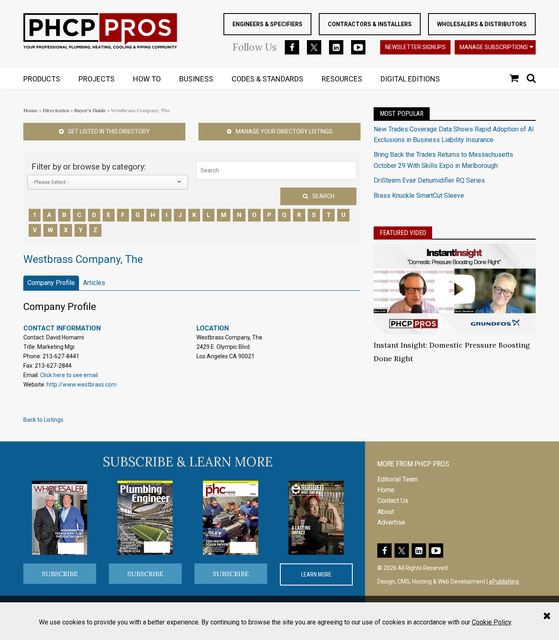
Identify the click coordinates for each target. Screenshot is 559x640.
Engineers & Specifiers (267, 24)
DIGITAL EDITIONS (410, 79)
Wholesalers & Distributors (482, 24)
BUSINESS (196, 79)
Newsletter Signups (415, 47)
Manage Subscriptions (494, 47)
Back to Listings (43, 419)
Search (323, 196)
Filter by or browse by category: (89, 167)
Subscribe (60, 574)
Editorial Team (397, 479)
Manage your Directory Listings (284, 131)
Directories (56, 110)
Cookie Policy (491, 622)
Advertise (391, 522)
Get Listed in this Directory (109, 131)
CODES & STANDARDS (267, 79)
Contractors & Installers (370, 24)
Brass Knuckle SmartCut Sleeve (419, 195)
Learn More (316, 574)
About (385, 512)
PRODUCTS (41, 79)
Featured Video (403, 233)
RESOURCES (342, 79)
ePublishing (504, 581)
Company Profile (51, 283)
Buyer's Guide (90, 110)
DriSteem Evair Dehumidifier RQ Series (429, 180)
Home (30, 110)
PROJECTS (97, 79)
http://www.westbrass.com (82, 384)
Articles (94, 283)
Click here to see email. (69, 375)
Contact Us (392, 500)
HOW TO (147, 79)
